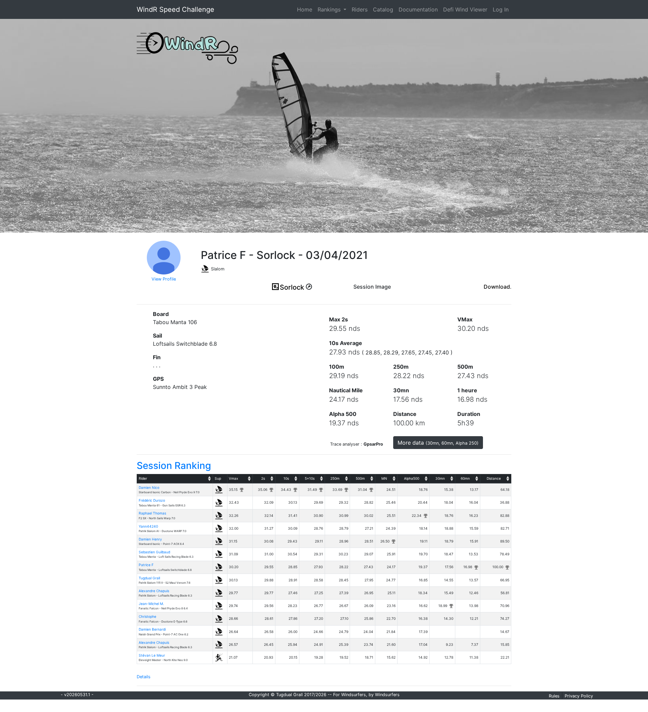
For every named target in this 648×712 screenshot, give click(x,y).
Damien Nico (149, 487)
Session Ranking (174, 465)
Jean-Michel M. (151, 604)
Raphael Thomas (152, 513)
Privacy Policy (579, 695)
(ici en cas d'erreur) (372, 295)
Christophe (147, 616)
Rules (554, 695)
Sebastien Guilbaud (154, 552)
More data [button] (438, 442)
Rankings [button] (330, 9)
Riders (360, 9)
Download (497, 286)
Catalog (383, 9)
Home (306, 9)
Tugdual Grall (149, 578)
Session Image (372, 286)
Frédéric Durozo (152, 500)
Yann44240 (148, 526)
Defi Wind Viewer (465, 9)
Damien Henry (150, 539)
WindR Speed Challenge (175, 9)
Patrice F (146, 565)
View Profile (164, 279)
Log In (501, 9)
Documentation (418, 9)
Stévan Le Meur (152, 655)
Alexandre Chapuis (154, 591)
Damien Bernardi (152, 629)
